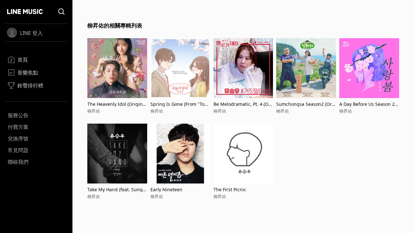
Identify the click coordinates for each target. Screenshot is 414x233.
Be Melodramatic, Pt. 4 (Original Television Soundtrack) (242, 104)
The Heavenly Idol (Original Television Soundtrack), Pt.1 (117, 104)
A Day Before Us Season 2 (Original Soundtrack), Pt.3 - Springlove (367, 104)
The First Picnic (229, 189)
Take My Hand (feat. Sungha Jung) (116, 189)
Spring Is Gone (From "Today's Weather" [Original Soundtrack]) (180, 104)
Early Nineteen (166, 189)
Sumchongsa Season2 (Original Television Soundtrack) (304, 104)
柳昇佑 (93, 111)
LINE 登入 (31, 33)
